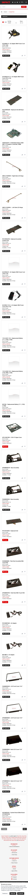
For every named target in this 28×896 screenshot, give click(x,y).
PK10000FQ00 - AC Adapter (9, 623)
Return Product (14, 862)
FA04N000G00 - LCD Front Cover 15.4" (12, 686)
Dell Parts (3, 837)
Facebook (19, 879)
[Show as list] (3, 22)
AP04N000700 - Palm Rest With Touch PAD (13, 593)
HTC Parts (4, 838)
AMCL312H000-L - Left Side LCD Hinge (12, 207)
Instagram (18, 877)
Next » (25, 829)
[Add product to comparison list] (22, 56)
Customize (4, 893)
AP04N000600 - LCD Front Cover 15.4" (12, 718)
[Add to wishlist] (25, 55)
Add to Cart (6, 55)
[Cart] (22, 2)
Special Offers (14, 870)
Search (24, 6)
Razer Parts (14, 840)
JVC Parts (14, 838)
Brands (5, 11)
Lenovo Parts (19, 838)
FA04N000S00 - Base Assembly (10, 499)
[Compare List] (20, 2)
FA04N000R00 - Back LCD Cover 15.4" (12, 749)
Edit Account (14, 852)
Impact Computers (5, 836)
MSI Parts (24, 838)
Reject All (13, 893)
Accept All (20, 893)
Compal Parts (11, 11)
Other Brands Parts (7, 840)
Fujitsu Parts (8, 837)
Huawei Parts (9, 838)
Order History (14, 854)
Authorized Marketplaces (14, 846)
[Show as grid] (6, 22)
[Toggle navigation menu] (26, 2)
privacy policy (17, 890)
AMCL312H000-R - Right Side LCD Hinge (12, 176)
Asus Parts (24, 836)
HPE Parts (24, 837)
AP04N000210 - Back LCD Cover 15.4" (12, 781)
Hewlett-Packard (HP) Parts (16, 837)
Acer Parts (19, 836)
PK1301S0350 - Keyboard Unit (10, 531)
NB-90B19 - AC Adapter (8, 654)
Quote (6, 446)
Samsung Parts (21, 840)
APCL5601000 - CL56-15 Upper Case (12, 437)
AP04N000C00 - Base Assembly (10, 467)
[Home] (6, 2)
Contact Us (14, 860)
